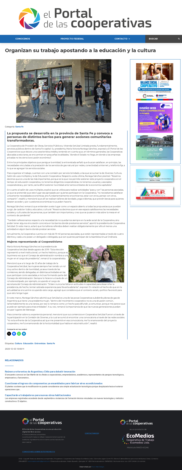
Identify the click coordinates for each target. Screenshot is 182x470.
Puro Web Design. (98, 467)
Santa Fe (19, 126)
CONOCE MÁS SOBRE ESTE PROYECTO (38, 452)
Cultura (18, 343)
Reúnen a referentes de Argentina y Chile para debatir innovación (40, 371)
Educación (28, 343)
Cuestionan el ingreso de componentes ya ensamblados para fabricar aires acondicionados (54, 383)
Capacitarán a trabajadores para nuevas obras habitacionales (38, 395)
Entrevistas (40, 343)
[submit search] (179, 39)
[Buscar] (161, 39)
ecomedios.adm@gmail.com (39, 461)
